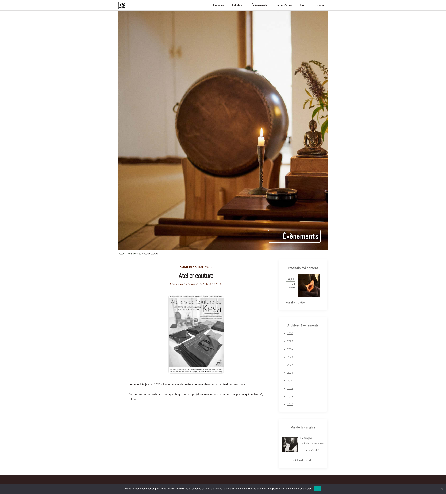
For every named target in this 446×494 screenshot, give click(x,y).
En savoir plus (312, 450)
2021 (290, 372)
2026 (290, 333)
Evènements (134, 253)
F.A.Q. (303, 5)
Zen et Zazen (284, 5)
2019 (290, 388)
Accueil (121, 253)
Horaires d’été (295, 302)
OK (317, 488)
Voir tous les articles (303, 460)
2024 (290, 349)
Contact (320, 5)
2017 (290, 404)
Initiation (237, 5)
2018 (290, 396)
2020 (290, 380)
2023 (290, 357)
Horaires (218, 5)
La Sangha (306, 438)
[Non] (441, 489)
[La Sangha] (290, 444)
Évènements (259, 5)
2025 (290, 341)
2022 (290, 365)
